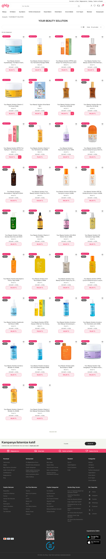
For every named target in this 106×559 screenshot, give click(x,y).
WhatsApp (95, 502)
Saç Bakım (91, 467)
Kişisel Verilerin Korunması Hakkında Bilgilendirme (33, 470)
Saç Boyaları (50, 496)
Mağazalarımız (83, 1)
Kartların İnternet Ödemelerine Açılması (52, 473)
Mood (27, 503)
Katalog (90, 1)
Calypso (28, 514)
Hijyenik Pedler (51, 501)
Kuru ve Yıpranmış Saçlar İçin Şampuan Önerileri (75, 491)
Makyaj (90, 462)
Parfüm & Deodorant (93, 470)
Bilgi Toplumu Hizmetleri (9, 467)
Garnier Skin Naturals (9, 498)
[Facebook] (90, 506)
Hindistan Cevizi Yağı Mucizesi (73, 516)
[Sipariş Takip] (98, 5)
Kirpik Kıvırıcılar (51, 493)
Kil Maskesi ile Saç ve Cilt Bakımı (74, 505)
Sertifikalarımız (7, 472)
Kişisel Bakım (91, 472)
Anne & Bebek (92, 480)
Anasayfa (4, 17)
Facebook (94, 506)
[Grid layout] (84, 27)
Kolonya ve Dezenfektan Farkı (74, 509)
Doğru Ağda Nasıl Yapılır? (74, 501)
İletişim (5, 465)
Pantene (5, 509)
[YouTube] (90, 499)
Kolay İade (41, 451)
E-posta (66, 443)
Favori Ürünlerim (72, 467)
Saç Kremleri (50, 506)
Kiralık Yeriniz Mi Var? (9, 470)
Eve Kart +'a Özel (74, 1)
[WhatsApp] (90, 503)
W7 (27, 496)
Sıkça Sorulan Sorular (52, 467)
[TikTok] (90, 492)
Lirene (27, 498)
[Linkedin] (90, 514)
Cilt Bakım (91, 465)
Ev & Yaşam (91, 477)
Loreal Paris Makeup (8, 493)
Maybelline (6, 491)
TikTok (94, 492)
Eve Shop (45, 555)
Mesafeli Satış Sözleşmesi (33, 465)
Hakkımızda (6, 462)
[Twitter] (90, 510)
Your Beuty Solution (31, 506)
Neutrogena (6, 503)
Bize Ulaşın (50, 462)
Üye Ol (69, 462)
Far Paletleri (50, 491)
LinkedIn (94, 513)
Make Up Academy (31, 493)
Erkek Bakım (91, 475)
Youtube (94, 499)
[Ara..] (79, 6)
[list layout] (82, 27)
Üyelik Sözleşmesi (31, 467)
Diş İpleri (49, 503)
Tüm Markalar (7, 511)
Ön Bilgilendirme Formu (32, 462)
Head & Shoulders (8, 506)
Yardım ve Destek (98, 1)
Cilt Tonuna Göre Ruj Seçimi (75, 512)
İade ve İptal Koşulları (52, 470)
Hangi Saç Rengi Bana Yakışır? (74, 495)
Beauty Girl (29, 501)
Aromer (28, 509)
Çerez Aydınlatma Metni (32, 474)
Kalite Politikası (30, 476)
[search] (51, 6)
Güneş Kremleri (51, 511)
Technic (28, 491)
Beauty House (29, 511)
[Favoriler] (94, 5)
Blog (4, 477)
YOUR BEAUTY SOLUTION (16, 17)
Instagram (95, 495)
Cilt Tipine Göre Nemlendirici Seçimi (75, 520)
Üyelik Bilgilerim (72, 465)
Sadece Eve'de (93, 451)
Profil (69, 470)
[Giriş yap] (91, 6)
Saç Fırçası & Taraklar (52, 498)
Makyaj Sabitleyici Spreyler (54, 509)
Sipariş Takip (50, 465)
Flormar (5, 496)
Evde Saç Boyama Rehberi (75, 499)
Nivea (4, 501)
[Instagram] (90, 495)
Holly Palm (51, 555)
